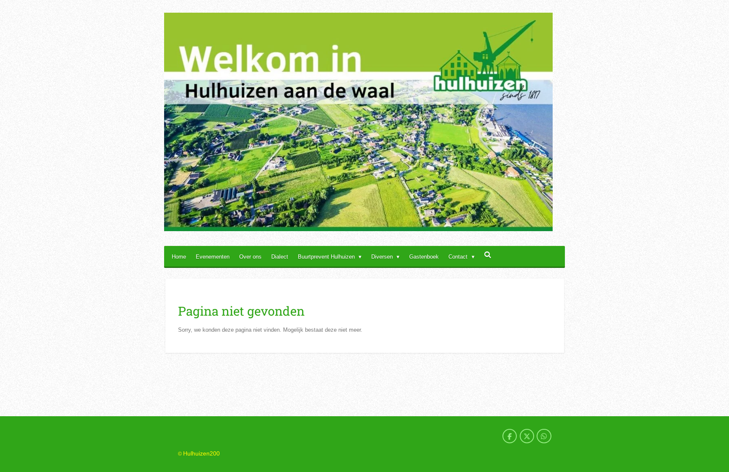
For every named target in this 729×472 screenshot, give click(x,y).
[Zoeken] (488, 255)
